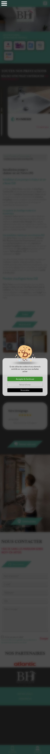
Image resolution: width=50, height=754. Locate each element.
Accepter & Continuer (25, 379)
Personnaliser (25, 390)
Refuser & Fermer (25, 385)
